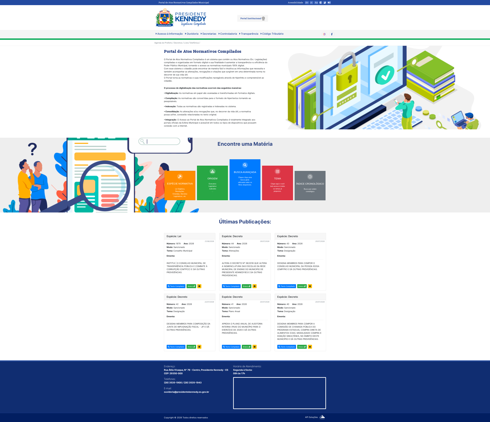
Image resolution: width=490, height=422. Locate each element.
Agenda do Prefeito (163, 43)
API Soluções (311, 417)
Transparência (249, 33)
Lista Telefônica (191, 43)
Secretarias (209, 33)
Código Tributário (273, 33)
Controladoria (228, 33)
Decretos (178, 43)
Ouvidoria (192, 33)
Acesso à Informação (170, 33)
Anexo (190, 286)
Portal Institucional (251, 18)
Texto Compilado (177, 286)
